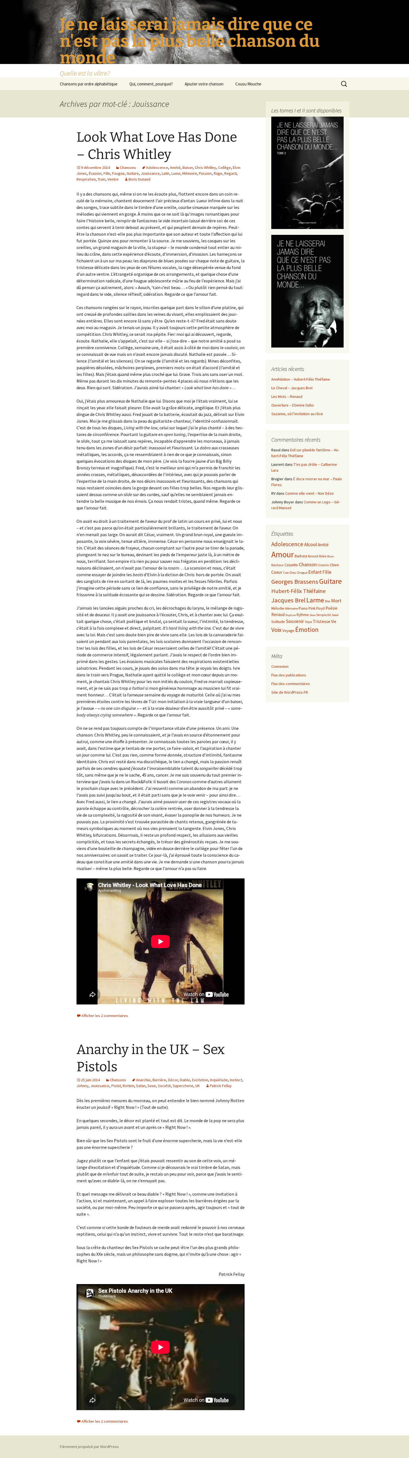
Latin (165, 173)
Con (286, 572)
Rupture (290, 615)
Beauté (313, 556)
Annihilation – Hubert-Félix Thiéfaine (300, 379)
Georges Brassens (294, 581)
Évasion (95, 173)
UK (197, 1085)
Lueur (175, 173)
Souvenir (295, 621)
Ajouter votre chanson (204, 84)
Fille (107, 173)
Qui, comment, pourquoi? (151, 84)
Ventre (113, 179)
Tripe (308, 622)
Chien (334, 565)
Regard (230, 173)
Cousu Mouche (248, 84)
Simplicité (323, 615)
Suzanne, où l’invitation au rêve (297, 413)
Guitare (133, 173)
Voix (276, 630)
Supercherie (183, 1085)
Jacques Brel (288, 600)
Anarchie (143, 1079)
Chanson (308, 564)
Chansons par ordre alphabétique (88, 84)
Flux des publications (288, 675)
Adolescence (157, 167)
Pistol (116, 1085)
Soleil (335, 615)
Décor (173, 1079)
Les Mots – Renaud (286, 396)
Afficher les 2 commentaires (105, 1015)
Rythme (303, 614)
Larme (315, 600)
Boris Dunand (139, 179)
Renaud (278, 614)
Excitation (200, 1079)
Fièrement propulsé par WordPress (89, 1446)
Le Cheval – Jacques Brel (291, 387)
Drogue (302, 572)
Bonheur (277, 565)
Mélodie (277, 608)
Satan (141, 1085)
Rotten (128, 1085)
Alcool (310, 544)
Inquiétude (219, 1079)
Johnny (82, 1085)
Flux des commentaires (290, 683)
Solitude (278, 621)
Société (164, 1085)
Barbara (301, 556)
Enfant (315, 572)
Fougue (118, 173)
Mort (336, 600)
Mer (327, 601)
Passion (205, 173)
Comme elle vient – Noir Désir (309, 493)
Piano (303, 608)
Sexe (151, 1085)
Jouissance (150, 173)
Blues (330, 556)
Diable (185, 1079)
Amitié (175, 167)
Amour (282, 554)
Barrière (159, 1079)
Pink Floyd (317, 608)
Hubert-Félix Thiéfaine (298, 591)
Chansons (128, 167)
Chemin (323, 565)
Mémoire (189, 173)
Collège (224, 167)
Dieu (293, 572)
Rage (218, 173)
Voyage (288, 630)
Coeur (276, 572)
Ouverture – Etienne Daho (292, 405)
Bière (322, 556)
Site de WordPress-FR (289, 692)
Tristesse (321, 621)
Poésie (331, 608)
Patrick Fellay (221, 1085)
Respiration (86, 179)
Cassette (291, 565)
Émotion (307, 629)
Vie (333, 621)
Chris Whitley (205, 167)
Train (101, 179)
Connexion (280, 666)
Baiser (188, 167)
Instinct (236, 1079)
